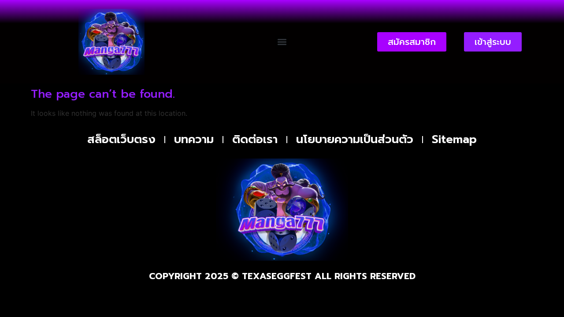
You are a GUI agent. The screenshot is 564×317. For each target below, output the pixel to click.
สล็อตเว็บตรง (121, 139)
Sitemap (454, 139)
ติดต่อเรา (255, 139)
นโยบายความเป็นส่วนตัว (354, 139)
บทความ (194, 139)
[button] (282, 42)
